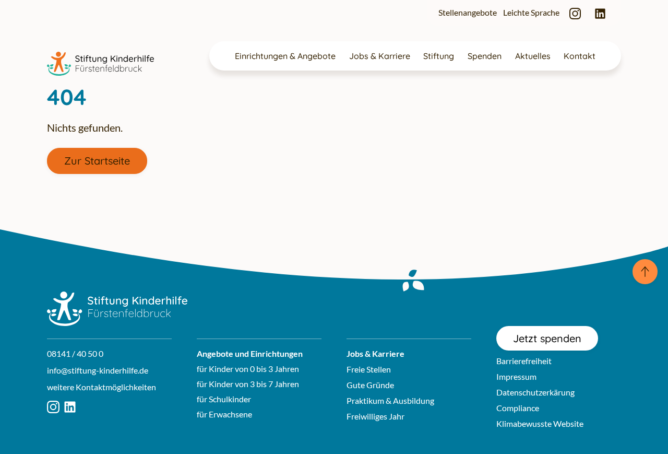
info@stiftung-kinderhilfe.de (97, 370)
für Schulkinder (224, 399)
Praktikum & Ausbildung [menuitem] (390, 400)
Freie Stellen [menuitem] (369, 369)
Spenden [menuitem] (485, 56)
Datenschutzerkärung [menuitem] (535, 392)
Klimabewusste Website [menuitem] (539, 423)
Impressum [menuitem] (516, 376)
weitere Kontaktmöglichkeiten (101, 387)
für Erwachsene (224, 414)
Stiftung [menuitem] (438, 56)
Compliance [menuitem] (517, 408)
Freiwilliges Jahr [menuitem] (375, 416)
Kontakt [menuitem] (579, 56)
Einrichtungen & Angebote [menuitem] (285, 56)
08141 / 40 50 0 (75, 353)
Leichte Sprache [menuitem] (531, 12)
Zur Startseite (97, 160)
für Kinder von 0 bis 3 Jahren (248, 369)
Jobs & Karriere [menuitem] (379, 56)
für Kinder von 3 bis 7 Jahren (248, 384)
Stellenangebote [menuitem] (467, 12)
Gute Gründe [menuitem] (370, 385)
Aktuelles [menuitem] (533, 56)
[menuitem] (575, 13)
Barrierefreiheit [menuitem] (524, 361)
